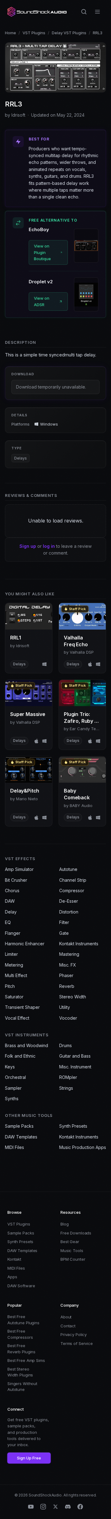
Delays (20, 458)
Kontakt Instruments (78, 943)
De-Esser (68, 901)
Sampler (13, 1088)
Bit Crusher (16, 880)
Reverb (66, 986)
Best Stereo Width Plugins (20, 1372)
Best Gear (69, 1241)
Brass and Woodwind (26, 1045)
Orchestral (15, 1077)
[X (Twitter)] (55, 1507)
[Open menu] (97, 12)
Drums (65, 1045)
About (66, 1316)
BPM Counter (72, 1259)
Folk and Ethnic (20, 1056)
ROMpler (68, 1077)
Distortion (68, 911)
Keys (10, 1066)
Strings (66, 1088)
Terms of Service (76, 1343)
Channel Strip (72, 880)
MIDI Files (14, 1147)
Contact (68, 1325)
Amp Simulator (19, 869)
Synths (11, 1098)
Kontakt (14, 1259)
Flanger (12, 933)
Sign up (27, 546)
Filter (64, 922)
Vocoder (68, 1018)
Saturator (14, 996)
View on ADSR (41, 301)
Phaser (66, 975)
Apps (12, 1276)
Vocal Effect (17, 1018)
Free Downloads (75, 1232)
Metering (14, 965)
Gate (64, 933)
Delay (11, 911)
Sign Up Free (29, 1457)
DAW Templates (21, 1136)
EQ (8, 922)
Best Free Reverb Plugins (21, 1348)
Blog (64, 1223)
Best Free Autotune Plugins (23, 1319)
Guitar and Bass (75, 1056)
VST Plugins (34, 32)
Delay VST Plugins (69, 32)
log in (49, 546)
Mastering (69, 954)
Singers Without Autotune (22, 1386)
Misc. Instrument (75, 1066)
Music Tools (71, 1250)
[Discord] (68, 1507)
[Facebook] (80, 1507)
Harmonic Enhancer (24, 943)
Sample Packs (19, 1126)
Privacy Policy (73, 1334)
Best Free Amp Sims (26, 1360)
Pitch (10, 986)
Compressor (71, 890)
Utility (64, 1007)
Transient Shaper (22, 1007)
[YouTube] (31, 1507)
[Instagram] (43, 1507)
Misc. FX (67, 965)
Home (10, 32)
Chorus (12, 890)
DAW (10, 901)
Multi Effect (16, 975)
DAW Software (21, 1285)
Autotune (68, 869)
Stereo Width (72, 996)
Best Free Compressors (20, 1334)
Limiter (11, 954)
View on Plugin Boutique (42, 252)
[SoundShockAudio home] (37, 12)
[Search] (84, 12)
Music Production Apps (82, 1147)
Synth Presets (73, 1126)
